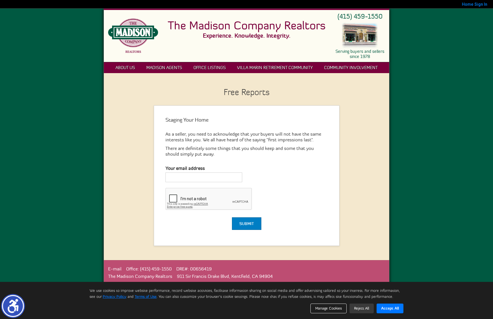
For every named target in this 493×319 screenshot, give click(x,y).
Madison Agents (164, 67)
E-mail (115, 269)
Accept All (390, 308)
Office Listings (209, 67)
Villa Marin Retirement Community (275, 67)
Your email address (185, 168)
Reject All (361, 308)
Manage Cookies (328, 308)
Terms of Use (146, 296)
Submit (246, 223)
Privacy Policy (114, 296)
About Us (125, 67)
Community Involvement (351, 67)
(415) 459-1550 (360, 16)
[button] (13, 306)
